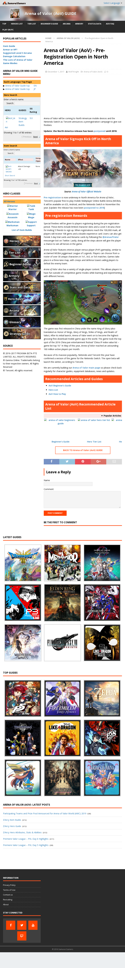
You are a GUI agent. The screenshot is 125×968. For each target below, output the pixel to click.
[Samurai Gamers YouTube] (33, 925)
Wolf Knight (73, 71)
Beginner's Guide (60, 441)
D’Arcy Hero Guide (12, 826)
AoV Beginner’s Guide (60, 385)
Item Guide (9, 46)
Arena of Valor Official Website (86, 191)
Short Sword (10, 175)
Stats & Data (94, 23)
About (6, 904)
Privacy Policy (9, 885)
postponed (99, 131)
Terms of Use (9, 890)
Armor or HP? (10, 49)
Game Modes (10, 63)
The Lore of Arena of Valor (17, 59)
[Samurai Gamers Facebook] (10, 925)
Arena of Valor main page (86, 367)
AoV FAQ (110, 23)
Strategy (23, 118)
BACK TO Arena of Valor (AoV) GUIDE (83, 450)
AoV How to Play (57, 393)
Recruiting (7, 899)
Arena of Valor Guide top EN (21, 85)
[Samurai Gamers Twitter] (21, 925)
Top (4, 23)
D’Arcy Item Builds (12, 819)
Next (35, 136)
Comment (49, 489)
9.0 (31, 118)
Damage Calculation (14, 56)
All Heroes (9, 201)
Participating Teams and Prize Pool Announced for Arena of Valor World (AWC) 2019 (44, 813)
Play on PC (8, 29)
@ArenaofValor (110, 237)
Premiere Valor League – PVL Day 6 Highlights (25, 838)
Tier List (31, 23)
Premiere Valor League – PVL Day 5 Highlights (25, 845)
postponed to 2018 (94, 207)
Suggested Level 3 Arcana (17, 52)
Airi (6, 127)
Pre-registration (52, 197)
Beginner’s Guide (49, 23)
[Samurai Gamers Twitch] (21, 936)
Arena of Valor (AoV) (93, 71)
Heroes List (17, 23)
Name (47, 480)
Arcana (66, 23)
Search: (10, 103)
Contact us (8, 894)
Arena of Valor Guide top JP (20, 89)
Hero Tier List (94, 441)
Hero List (53, 389)
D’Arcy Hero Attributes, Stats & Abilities (22, 832)
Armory (79, 23)
